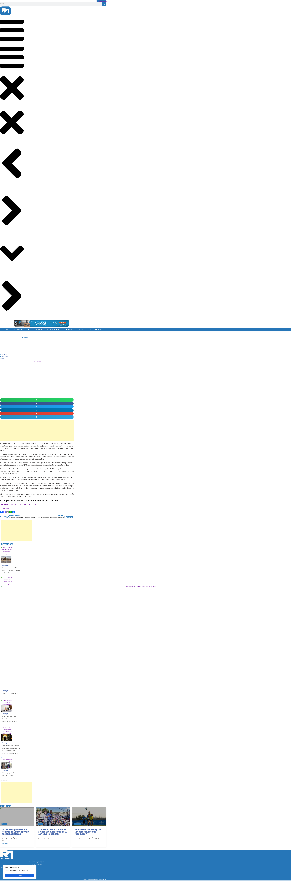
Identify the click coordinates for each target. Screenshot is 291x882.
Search (2, 3)
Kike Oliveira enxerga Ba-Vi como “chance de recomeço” (88, 831)
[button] (12, 30)
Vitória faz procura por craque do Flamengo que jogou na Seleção (15, 831)
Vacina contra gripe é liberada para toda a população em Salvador (9, 719)
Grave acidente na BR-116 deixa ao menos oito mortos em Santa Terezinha (11, 570)
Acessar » (5, 843)
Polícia (4, 823)
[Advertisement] (37, 430)
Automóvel (77, 823)
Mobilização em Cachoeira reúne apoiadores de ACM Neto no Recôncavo (52, 831)
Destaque (5, 565)
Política (40, 823)
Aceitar (20, 875)
